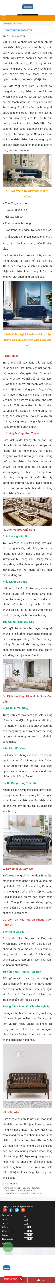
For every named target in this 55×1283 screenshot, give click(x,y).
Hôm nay (5, 1223)
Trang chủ (8, 23)
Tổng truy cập (7, 1239)
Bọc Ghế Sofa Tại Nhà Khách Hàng (19, 1190)
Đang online (7, 1215)
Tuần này (5, 1227)
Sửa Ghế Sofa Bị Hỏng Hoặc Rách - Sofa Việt (23, 1193)
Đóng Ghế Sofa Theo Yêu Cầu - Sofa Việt (22, 1188)
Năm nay (5, 1235)
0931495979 (10, 1279)
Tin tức (19, 23)
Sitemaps (6, 1243)
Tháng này (6, 1231)
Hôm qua (5, 1219)
